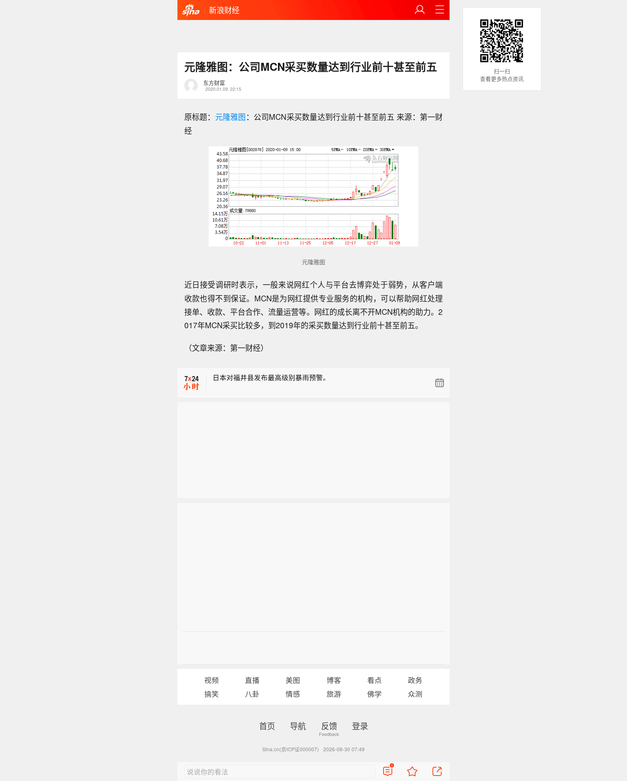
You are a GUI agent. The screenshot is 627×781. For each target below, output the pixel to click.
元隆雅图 (230, 116)
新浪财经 (224, 9)
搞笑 (211, 693)
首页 (267, 725)
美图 (293, 680)
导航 (298, 725)
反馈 (329, 725)
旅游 (334, 693)
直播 (252, 680)
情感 (293, 693)
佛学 (374, 693)
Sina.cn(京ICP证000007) (290, 749)
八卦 (252, 693)
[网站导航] (439, 9)
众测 (415, 693)
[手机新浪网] (191, 10)
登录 (360, 725)
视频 (211, 680)
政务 (415, 680)
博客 (334, 680)
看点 (374, 680)
